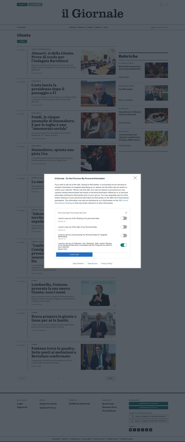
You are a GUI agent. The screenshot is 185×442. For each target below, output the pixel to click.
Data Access (92, 263)
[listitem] (92, 212)
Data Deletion (78, 263)
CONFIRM (74, 255)
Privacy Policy (106, 263)
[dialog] (92, 221)
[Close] (136, 178)
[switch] (123, 218)
